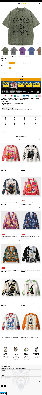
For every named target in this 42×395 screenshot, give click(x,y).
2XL (13, 68)
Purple (25, 62)
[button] (2, 3)
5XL (23, 68)
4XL (19, 68)
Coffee (30, 62)
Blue (17, 62)
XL (9, 68)
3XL (16, 68)
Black (7, 62)
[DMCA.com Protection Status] (3, 394)
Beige (3, 62)
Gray (21, 62)
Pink (34, 62)
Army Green (12, 62)
